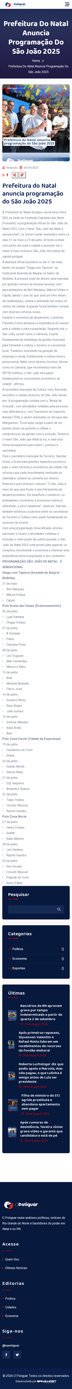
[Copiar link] (22, 175)
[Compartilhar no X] (10, 175)
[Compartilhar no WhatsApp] (4, 175)
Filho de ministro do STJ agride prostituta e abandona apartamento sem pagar (41, 1102)
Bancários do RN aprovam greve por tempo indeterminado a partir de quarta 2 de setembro (41, 1012)
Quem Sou (11, 1259)
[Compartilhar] (15, 175)
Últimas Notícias (15, 1268)
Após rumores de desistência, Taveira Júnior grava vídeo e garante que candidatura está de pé (41, 1129)
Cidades (10, 1307)
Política (38, 949)
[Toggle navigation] (67, 4)
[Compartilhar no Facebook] (8, 175)
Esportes (38, 968)
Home (36, 61)
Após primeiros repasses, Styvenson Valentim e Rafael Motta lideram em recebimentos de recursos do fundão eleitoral (40, 1042)
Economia (38, 958)
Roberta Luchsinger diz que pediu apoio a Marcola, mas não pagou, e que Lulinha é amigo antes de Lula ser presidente (41, 1073)
